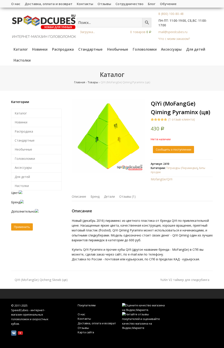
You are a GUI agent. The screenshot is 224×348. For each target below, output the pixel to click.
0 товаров (140, 32)
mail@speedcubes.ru (172, 32)
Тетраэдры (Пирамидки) (182, 168)
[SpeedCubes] (44, 26)
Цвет (15, 193)
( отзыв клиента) (181, 119)
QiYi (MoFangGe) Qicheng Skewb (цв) (41, 280)
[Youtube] (20, 333)
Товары (93, 82)
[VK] (13, 333)
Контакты (84, 319)
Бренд (95, 196)
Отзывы (83, 328)
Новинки (21, 122)
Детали (109, 196)
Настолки (22, 186)
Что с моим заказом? (174, 39)
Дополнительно (23, 211)
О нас (81, 314)
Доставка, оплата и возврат (97, 323)
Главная (79, 82)
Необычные (23, 149)
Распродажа (24, 131)
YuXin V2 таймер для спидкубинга (184, 280)
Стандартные (25, 140)
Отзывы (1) (127, 196)
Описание (79, 196)
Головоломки (25, 158)
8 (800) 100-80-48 (171, 14)
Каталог (21, 113)
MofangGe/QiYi (161, 179)
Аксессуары (23, 167)
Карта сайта (86, 332)
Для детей (22, 177)
